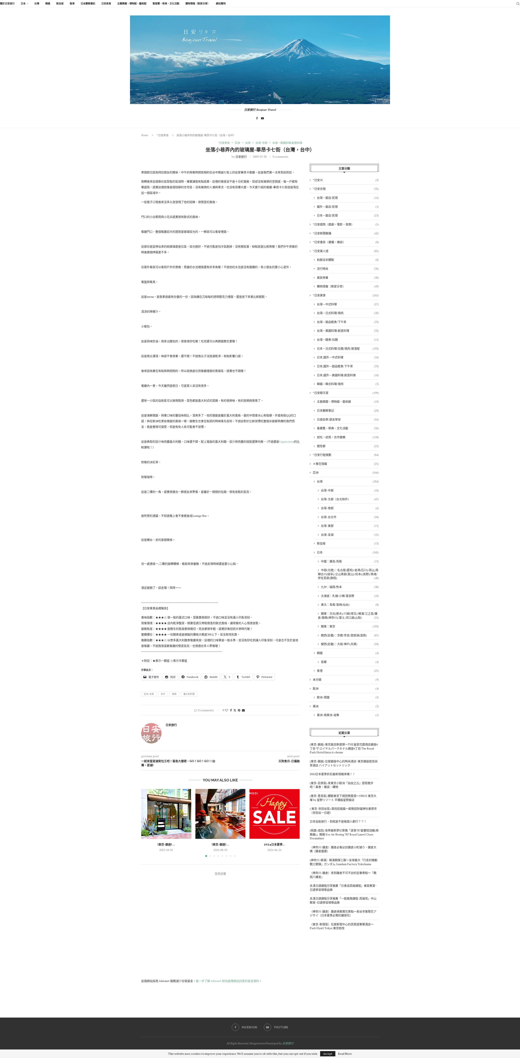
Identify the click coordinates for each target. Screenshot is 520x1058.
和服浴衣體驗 (348, 260)
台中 (163, 694)
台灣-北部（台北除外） (350, 499)
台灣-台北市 (350, 517)
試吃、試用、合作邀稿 (348, 437)
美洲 (346, 706)
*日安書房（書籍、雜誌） (346, 242)
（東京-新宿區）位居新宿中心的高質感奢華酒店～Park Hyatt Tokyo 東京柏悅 (342, 926)
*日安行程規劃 (346, 455)
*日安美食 (163, 135)
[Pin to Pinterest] (239, 710)
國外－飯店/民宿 (348, 207)
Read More (345, 1053)
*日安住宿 (346, 189)
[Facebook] (257, 118)
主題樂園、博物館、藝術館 (131, 3)
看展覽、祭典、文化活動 (166, 3)
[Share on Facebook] (231, 710)
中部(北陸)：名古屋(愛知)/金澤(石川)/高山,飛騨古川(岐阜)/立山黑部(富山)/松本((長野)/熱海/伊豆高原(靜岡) (348, 574)
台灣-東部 (350, 526)
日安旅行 (241, 157)
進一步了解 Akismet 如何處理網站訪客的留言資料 (227, 981)
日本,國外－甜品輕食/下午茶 (348, 366)
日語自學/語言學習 (348, 419)
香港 (72, 3)
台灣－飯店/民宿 (348, 198)
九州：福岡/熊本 (350, 587)
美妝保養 (348, 277)
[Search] (518, 3)
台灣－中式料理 (348, 304)
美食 (174, 694)
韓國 (47, 3)
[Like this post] (226, 710)
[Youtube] (262, 118)
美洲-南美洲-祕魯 (348, 715)
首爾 (350, 662)
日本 (23, 3)
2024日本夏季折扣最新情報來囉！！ (332, 774)
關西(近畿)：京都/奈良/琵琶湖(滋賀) (350, 635)
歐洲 (346, 688)
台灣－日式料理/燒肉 (348, 313)
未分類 (346, 679)
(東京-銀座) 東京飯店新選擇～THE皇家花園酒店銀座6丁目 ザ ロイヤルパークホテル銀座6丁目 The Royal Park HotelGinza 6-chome (344, 748)
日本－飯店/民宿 (348, 215)
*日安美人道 (346, 251)
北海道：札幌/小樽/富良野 (350, 596)
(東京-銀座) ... (166, 844)
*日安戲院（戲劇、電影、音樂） (346, 224)
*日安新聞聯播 (346, 233)
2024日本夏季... (274, 844)
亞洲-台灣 (149, 694)
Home (144, 135)
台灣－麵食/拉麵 (348, 339)
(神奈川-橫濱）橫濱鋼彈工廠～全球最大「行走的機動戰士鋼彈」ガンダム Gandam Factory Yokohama (343, 862)
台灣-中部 (350, 490)
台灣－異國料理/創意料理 (348, 330)
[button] (146, 822)
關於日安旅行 (7, 3)
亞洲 (346, 472)
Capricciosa (286, 441)
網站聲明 (221, 3)
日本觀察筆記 (88, 3)
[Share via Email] (243, 710)
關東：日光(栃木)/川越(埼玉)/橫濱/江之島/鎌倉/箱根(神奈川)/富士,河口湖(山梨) (348, 615)
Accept (327, 1054)
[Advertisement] (344, 970)
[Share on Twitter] (234, 710)
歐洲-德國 (348, 697)
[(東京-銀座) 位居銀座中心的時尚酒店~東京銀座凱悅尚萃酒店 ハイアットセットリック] (220, 814)
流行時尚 (348, 268)
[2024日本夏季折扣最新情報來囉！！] (274, 814)
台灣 (36, 3)
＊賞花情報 (346, 464)
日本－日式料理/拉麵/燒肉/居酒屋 (348, 348)
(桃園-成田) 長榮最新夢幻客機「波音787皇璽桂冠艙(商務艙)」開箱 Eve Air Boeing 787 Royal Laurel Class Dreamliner (344, 834)
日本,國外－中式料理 (348, 357)
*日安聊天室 (346, 393)
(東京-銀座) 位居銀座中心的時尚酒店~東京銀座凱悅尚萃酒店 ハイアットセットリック (344, 763)
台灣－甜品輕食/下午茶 (348, 322)
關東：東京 (350, 626)
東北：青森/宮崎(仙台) (350, 604)
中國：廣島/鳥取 (350, 561)
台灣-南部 (350, 508)
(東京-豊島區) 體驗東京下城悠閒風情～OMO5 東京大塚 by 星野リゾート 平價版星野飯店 (343, 798)
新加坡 (60, 3)
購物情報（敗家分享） (197, 3)
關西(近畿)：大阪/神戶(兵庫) (350, 644)
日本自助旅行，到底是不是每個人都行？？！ (338, 821)
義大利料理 (189, 694)
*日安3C (346, 180)
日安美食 (106, 3)
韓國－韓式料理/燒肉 (348, 384)
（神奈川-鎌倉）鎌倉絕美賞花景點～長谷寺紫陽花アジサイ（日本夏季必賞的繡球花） (343, 913)
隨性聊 (348, 446)
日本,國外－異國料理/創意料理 (348, 375)
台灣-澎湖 (350, 535)
